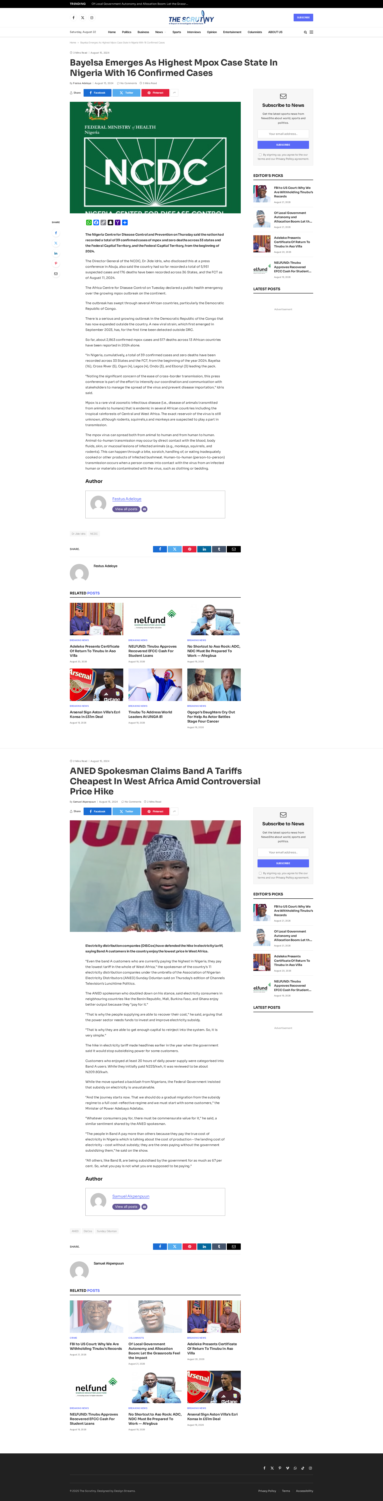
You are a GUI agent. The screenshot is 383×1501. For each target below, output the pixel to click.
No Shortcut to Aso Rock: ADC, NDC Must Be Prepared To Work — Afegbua (213, 651)
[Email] (56, 273)
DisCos (88, 1231)
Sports (177, 32)
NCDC (94, 533)
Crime (73, 1337)
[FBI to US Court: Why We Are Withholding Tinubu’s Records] (261, 193)
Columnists (255, 32)
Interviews (194, 32)
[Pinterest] (56, 263)
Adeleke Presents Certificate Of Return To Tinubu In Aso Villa (94, 651)
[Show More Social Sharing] (174, 93)
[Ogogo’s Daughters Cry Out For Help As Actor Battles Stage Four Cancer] (214, 685)
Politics (126, 32)
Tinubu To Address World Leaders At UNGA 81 (150, 714)
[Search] (305, 32)
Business (143, 32)
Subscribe (303, 17)
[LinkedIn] (56, 253)
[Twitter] (56, 243)
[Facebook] (56, 233)
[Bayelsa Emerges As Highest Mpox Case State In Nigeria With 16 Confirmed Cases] (155, 157)
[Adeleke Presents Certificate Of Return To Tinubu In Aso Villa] (96, 619)
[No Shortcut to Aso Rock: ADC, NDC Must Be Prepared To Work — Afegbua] (214, 619)
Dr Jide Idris (78, 533)
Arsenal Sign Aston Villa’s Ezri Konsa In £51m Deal (95, 714)
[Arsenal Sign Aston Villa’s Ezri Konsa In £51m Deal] (96, 685)
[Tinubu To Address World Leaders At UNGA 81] (155, 685)
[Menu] (311, 32)
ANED (75, 1231)
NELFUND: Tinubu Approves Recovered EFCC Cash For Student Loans (152, 651)
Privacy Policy (285, 159)
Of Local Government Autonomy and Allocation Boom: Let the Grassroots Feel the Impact (141, 4)
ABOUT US (275, 32)
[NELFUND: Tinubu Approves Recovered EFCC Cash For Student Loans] (155, 619)
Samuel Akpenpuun (84, 801)
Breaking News (79, 640)
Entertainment (232, 32)
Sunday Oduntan (107, 1231)
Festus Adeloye (82, 83)
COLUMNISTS (136, 1337)
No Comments (128, 83)
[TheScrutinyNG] (191, 17)
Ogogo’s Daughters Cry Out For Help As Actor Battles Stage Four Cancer (211, 717)
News (159, 32)
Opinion (212, 32)
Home (112, 32)
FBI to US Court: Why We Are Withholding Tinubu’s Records (293, 192)
